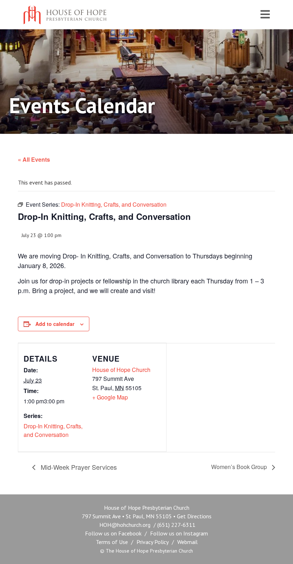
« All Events (34, 159)
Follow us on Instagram (179, 533)
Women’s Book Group (239, 467)
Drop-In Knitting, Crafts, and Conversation (53, 430)
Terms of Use (112, 541)
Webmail (187, 541)
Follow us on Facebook (113, 533)
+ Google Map (110, 397)
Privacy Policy (152, 541)
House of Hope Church (121, 370)
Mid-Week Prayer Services (78, 467)
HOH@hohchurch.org (124, 524)
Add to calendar (54, 323)
